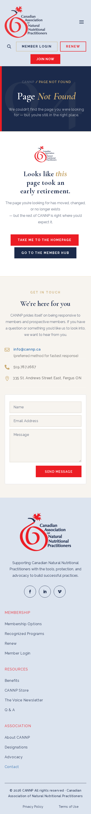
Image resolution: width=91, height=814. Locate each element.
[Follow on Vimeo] (60, 592)
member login (37, 46)
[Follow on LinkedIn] (45, 592)
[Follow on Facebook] (30, 592)
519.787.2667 (24, 367)
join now (45, 59)
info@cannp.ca (27, 349)
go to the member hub (45, 253)
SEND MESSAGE (58, 471)
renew (73, 46)
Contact (12, 767)
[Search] (9, 46)
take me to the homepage (45, 240)
